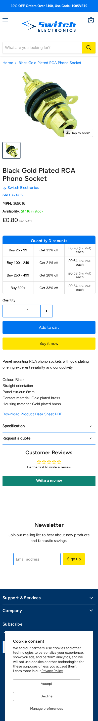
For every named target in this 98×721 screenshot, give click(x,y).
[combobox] (42, 47)
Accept (46, 684)
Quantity (9, 300)
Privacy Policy (52, 671)
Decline (46, 696)
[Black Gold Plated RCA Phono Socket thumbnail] (11, 150)
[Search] (88, 47)
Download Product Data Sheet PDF (32, 414)
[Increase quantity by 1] (47, 311)
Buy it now (49, 343)
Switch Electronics (23, 187)
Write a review (49, 480)
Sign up (74, 559)
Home (8, 63)
